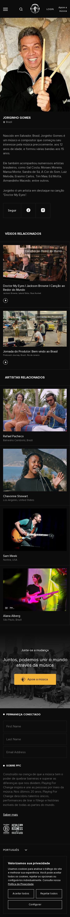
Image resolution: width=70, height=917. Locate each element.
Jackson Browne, (10, 293)
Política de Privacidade (21, 884)
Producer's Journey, (11, 355)
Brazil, (23, 355)
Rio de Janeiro (33, 355)
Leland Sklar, (24, 293)
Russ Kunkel (35, 293)
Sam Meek (10, 556)
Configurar (35, 904)
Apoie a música (37, 679)
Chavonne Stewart (15, 496)
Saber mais (10, 814)
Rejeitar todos (49, 893)
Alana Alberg (11, 615)
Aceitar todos (21, 893)
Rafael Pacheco (13, 436)
